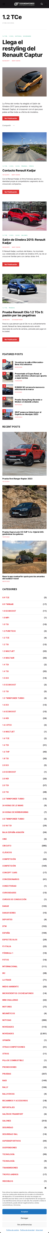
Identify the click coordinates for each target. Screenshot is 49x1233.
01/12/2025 (18, 392)
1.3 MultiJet (8, 651)
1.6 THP (6, 752)
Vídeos (31, 166)
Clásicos (7, 852)
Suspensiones (9, 1148)
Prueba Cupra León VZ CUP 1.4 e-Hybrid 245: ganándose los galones (23, 533)
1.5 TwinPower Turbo (13, 698)
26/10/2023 (18, 404)
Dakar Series (9, 913)
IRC (3, 973)
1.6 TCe (5, 738)
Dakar (5, 906)
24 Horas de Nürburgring (15, 812)
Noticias (18, 36)
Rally (5, 1087)
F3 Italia (6, 946)
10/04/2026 (18, 380)
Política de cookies (12, 1230)
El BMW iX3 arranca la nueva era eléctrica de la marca (29, 388)
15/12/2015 (5, 174)
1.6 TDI (5, 745)
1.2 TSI (5, 644)
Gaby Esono (16, 60)
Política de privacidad (27, 1230)
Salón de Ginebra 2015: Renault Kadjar (23, 241)
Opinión (6, 1040)
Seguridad (7, 1127)
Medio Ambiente (10, 987)
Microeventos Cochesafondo (18, 993)
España (6, 933)
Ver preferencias (24, 1224)
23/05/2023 (18, 417)
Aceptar (24, 1212)
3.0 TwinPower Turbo (13, 819)
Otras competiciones (13, 1047)
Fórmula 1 (7, 953)
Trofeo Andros (10, 1174)
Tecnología (8, 1154)
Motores (7, 1007)
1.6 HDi (5, 718)
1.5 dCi (11, 36)
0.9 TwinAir (7, 604)
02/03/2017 (6, 60)
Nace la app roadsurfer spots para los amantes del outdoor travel (23, 577)
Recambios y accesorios (15, 1101)
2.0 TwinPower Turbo (13, 799)
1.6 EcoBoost (9, 711)
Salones (24, 235)
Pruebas (24, 166)
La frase (6, 980)
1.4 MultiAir (8, 658)
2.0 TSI (5, 792)
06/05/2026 (18, 367)
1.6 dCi (17, 166)
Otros (5, 1054)
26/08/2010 (6, 319)
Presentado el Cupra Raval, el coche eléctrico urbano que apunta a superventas (31, 375)
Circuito (6, 846)
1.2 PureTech (9, 631)
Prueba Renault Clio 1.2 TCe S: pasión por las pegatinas (22, 313)
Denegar (24, 1218)
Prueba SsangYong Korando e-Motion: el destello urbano (29, 400)
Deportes (7, 919)
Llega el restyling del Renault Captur (22, 48)
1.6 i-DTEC (7, 725)
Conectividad (9, 886)
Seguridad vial (10, 1134)
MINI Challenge (10, 1000)
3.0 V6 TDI (7, 826)
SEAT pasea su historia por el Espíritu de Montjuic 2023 (28, 413)
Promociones (9, 1067)
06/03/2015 (6, 247)
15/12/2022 (5, 481)
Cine (4, 839)
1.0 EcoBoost (9, 611)
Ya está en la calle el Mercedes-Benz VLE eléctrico (29, 363)
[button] (45, 1188)
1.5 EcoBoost (9, 685)
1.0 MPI (5, 618)
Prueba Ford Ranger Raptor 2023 (17, 478)
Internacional (10, 966)
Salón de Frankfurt (12, 1114)
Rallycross (8, 1094)
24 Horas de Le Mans (12, 805)
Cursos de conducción (14, 899)
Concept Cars (9, 872)
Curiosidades (9, 893)
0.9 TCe (5, 597)
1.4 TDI (5, 665)
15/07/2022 (6, 537)
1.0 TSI (5, 624)
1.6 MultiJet (8, 732)
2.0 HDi (5, 779)
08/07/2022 (6, 581)
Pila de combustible (13, 1060)
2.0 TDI (5, 785)
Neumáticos (8, 1013)
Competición (9, 859)
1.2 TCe (4, 36)
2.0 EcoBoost (9, 772)
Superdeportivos (11, 1141)
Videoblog (7, 1181)
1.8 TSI (5, 758)
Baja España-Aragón (13, 832)
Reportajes (8, 1107)
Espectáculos (9, 940)
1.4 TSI (5, 671)
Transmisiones (10, 1168)
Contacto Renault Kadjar (19, 170)
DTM (4, 926)
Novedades (27, 36)
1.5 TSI (5, 691)
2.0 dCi (5, 765)
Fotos (5, 960)
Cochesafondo (17, 319)
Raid (4, 1080)
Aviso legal (39, 1230)
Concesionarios (10, 879)
